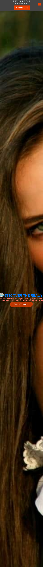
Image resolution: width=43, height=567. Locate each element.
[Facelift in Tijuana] (21, 2)
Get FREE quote (21, 304)
